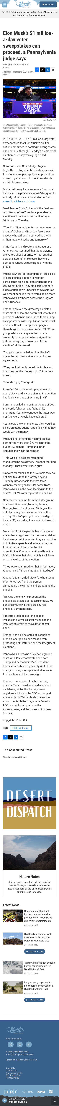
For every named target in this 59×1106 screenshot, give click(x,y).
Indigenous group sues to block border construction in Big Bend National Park (39, 985)
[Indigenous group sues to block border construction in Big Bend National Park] (13, 987)
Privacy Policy (12, 1078)
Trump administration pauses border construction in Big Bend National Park (39, 966)
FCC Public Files (13, 1075)
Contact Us (11, 1071)
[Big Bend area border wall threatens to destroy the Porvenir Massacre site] (13, 939)
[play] (5, 1100)
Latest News (11, 905)
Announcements (14, 1073)
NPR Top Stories (20, 728)
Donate (49, 4)
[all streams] (55, 1101)
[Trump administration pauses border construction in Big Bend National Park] (13, 967)
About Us (10, 1068)
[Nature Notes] (29, 852)
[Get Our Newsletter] (29, 803)
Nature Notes (29, 876)
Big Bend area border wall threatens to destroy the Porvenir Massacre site (37, 937)
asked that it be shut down (19, 201)
